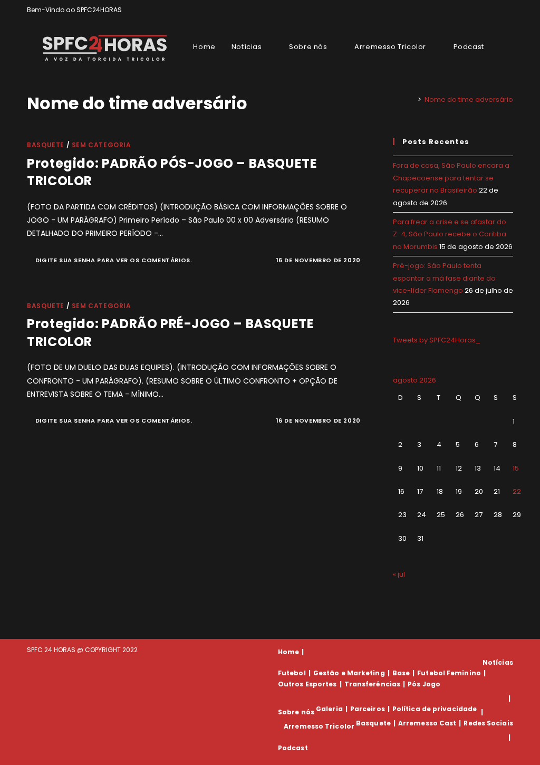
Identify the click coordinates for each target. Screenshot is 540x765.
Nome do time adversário (469, 99)
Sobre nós (296, 711)
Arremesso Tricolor (319, 726)
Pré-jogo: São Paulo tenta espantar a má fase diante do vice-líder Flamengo (444, 278)
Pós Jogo (424, 684)
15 (516, 468)
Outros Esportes (307, 684)
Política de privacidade (434, 708)
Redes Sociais (488, 723)
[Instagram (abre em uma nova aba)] (498, 10)
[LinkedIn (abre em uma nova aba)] (508, 10)
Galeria (329, 708)
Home (288, 651)
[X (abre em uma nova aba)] (474, 10)
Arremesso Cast (427, 723)
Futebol (292, 672)
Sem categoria (101, 144)
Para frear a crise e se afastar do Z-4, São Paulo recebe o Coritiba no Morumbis (449, 234)
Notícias (498, 662)
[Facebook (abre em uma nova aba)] (486, 10)
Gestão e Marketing (349, 672)
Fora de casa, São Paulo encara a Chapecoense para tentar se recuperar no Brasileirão (451, 177)
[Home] (411, 99)
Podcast (293, 747)
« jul (399, 574)
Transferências (372, 684)
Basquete (45, 144)
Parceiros (367, 708)
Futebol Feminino (449, 672)
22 (517, 491)
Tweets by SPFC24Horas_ (436, 340)
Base (401, 672)
